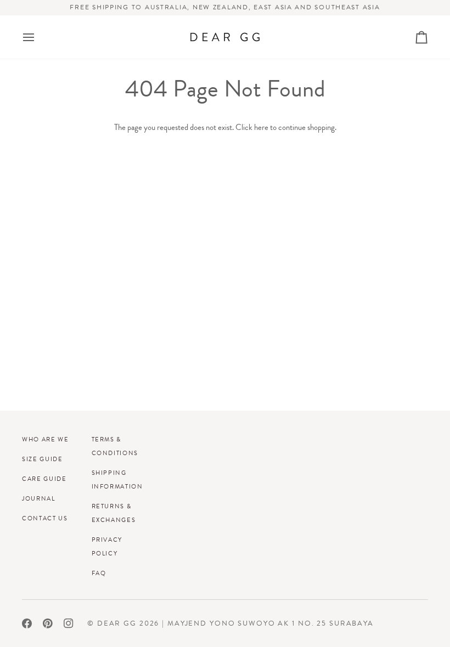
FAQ (99, 573)
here (261, 127)
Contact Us (45, 518)
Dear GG (117, 623)
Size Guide (42, 459)
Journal (38, 498)
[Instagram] (69, 623)
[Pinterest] (48, 623)
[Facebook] (27, 623)
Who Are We (45, 439)
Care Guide (44, 478)
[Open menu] (38, 37)
